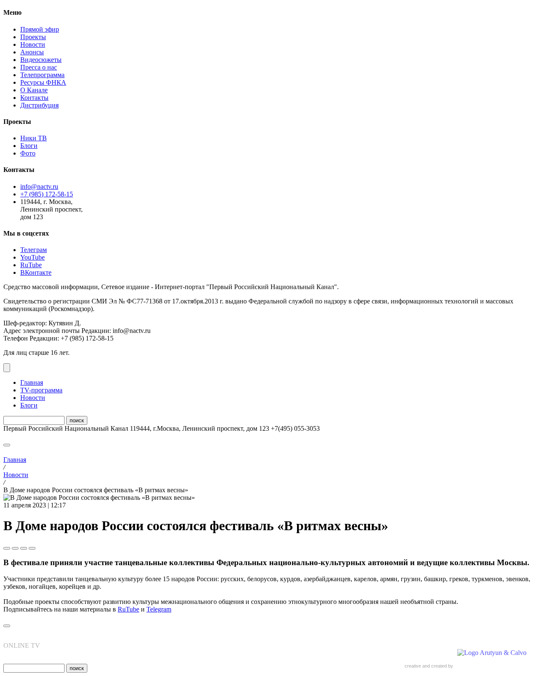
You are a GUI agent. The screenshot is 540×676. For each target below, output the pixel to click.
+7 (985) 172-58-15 (46, 194)
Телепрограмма (42, 74)
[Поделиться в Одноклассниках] (23, 548)
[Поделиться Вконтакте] (15, 548)
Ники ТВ (33, 138)
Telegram (158, 609)
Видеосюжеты (41, 59)
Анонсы (32, 52)
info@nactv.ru (39, 186)
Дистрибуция (39, 105)
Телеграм (33, 249)
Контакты (34, 97)
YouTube (32, 257)
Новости (32, 44)
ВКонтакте (35, 272)
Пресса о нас (38, 67)
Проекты (33, 36)
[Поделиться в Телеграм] (6, 548)
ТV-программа (41, 390)
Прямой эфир (39, 29)
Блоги (29, 145)
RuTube (31, 264)
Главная (31, 382)
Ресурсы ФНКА (43, 82)
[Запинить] (32, 548)
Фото (27, 153)
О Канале (34, 90)
